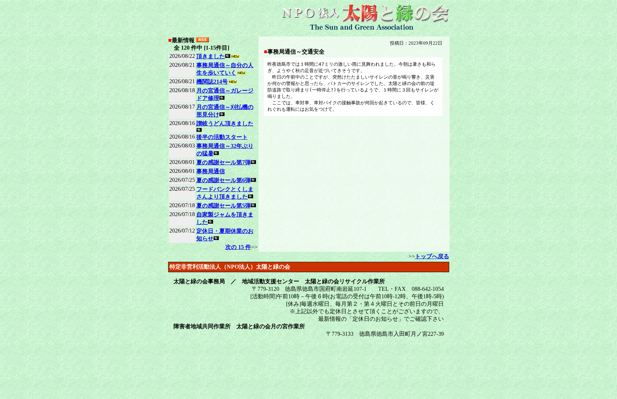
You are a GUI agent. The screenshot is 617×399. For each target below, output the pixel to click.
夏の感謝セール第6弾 (223, 180)
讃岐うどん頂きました (225, 123)
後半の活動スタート (222, 137)
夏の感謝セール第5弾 (223, 206)
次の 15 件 (238, 247)
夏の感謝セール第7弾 (223, 162)
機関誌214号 (212, 82)
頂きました (210, 56)
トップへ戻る (432, 256)
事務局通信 (210, 171)
